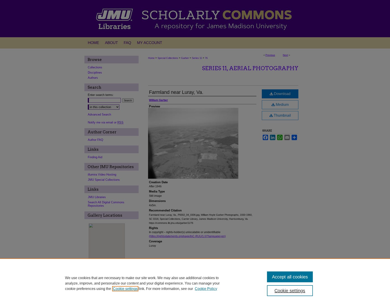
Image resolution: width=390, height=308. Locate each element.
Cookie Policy (206, 289)
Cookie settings (125, 289)
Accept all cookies (290, 276)
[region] (195, 283)
